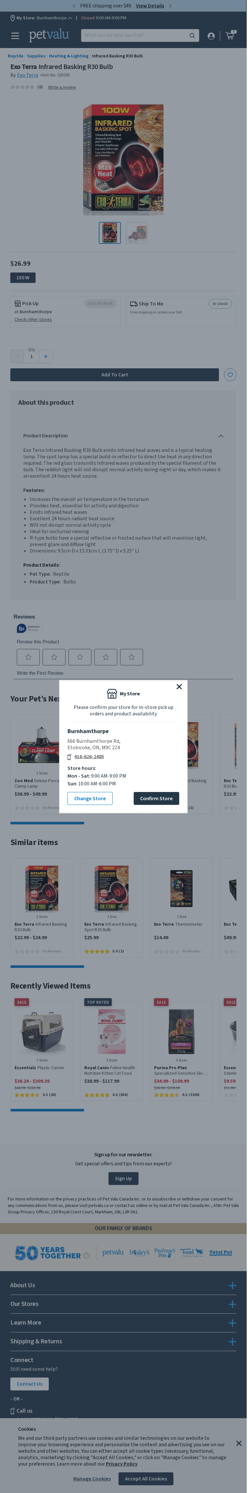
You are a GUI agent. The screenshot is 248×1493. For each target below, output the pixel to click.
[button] (179, 686)
